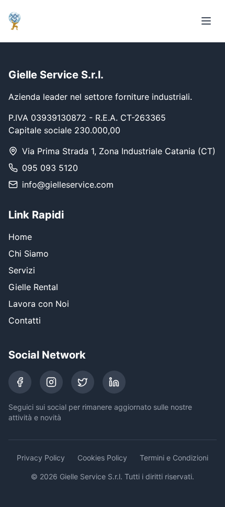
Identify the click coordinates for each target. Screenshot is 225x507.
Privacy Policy (41, 457)
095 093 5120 (50, 168)
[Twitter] (82, 382)
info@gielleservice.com (68, 184)
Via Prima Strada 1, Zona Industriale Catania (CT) (119, 151)
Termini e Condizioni (174, 457)
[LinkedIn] (114, 382)
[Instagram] (51, 382)
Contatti (24, 320)
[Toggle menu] (206, 20)
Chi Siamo (28, 253)
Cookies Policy (102, 457)
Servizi (21, 270)
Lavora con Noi (38, 303)
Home (20, 237)
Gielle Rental (33, 287)
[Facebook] (19, 382)
